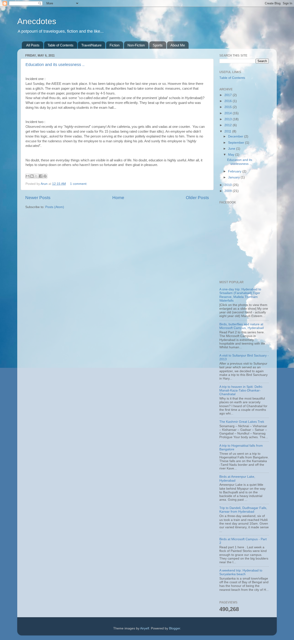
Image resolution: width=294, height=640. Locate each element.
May (231, 154)
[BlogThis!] (32, 176)
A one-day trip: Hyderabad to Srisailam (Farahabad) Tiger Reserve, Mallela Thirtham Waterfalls (240, 295)
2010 (228, 185)
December (236, 136)
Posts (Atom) (54, 207)
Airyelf (144, 628)
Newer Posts (38, 197)
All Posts (33, 45)
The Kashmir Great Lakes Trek (241, 421)
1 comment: (78, 184)
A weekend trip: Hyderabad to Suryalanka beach (240, 572)
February (235, 171)
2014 (228, 113)
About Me (177, 45)
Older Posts (197, 197)
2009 (228, 191)
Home (118, 197)
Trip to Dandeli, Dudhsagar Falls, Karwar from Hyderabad (243, 509)
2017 (228, 95)
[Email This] (27, 176)
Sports (158, 45)
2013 (228, 119)
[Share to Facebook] (40, 176)
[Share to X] (36, 176)
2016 (228, 101)
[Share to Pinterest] (45, 176)
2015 (228, 107)
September (236, 142)
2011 (228, 131)
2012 (228, 125)
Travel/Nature (91, 45)
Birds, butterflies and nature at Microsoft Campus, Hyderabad (241, 326)
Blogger (174, 628)
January (234, 177)
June (232, 148)
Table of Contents (61, 45)
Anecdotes (36, 21)
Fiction (114, 45)
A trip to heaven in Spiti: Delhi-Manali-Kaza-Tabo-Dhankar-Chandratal (241, 390)
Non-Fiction (136, 45)
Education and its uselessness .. (55, 64)
